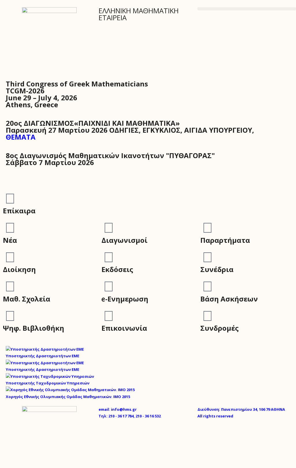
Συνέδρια (217, 269)
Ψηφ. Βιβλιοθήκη (33, 328)
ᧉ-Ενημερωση (124, 299)
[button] (246, 8)
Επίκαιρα (19, 210)
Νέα (10, 240)
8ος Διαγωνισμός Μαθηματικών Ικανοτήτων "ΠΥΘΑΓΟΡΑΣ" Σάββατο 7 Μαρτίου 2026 (110, 159)
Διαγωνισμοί (124, 240)
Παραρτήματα (225, 240)
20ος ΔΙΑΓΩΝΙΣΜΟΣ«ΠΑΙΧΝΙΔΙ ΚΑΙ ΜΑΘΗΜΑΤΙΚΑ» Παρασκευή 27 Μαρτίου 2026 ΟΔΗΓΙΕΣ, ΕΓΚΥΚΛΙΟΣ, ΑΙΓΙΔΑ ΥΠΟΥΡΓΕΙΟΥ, (130, 130)
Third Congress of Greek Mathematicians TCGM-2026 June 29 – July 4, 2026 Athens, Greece (77, 94)
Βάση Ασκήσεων (229, 299)
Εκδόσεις (117, 269)
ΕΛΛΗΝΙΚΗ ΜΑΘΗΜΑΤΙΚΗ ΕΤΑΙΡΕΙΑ (139, 14)
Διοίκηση (19, 269)
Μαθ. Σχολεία (26, 299)
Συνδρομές (219, 328)
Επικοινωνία (124, 328)
